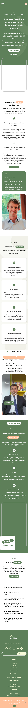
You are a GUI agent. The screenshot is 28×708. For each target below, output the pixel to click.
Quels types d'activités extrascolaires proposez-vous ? (14, 613)
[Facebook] (6, 648)
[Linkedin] (14, 648)
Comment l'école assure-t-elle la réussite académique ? (14, 598)
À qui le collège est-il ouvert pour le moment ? (13, 588)
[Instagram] (10, 648)
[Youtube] (17, 648)
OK (14, 705)
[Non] (25, 702)
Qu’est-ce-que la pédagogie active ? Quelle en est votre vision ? (13, 620)
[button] (26, 4)
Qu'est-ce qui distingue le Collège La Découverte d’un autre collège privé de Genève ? (14, 606)
